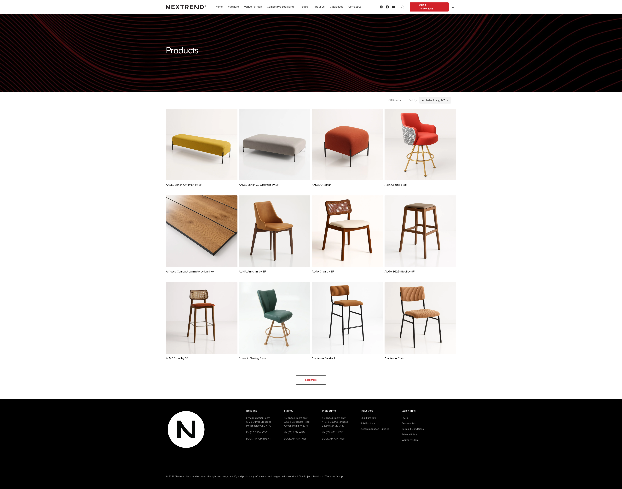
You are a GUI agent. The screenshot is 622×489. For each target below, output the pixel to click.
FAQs (405, 418)
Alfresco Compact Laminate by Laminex (190, 271)
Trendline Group (334, 476)
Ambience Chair (394, 358)
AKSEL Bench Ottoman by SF (184, 184)
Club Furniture (368, 418)
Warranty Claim (410, 440)
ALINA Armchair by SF (252, 271)
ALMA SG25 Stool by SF (399, 271)
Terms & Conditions (413, 429)
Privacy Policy (409, 434)
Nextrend (180, 476)
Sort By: (413, 100)
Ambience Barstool (323, 358)
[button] (402, 7)
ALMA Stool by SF (177, 358)
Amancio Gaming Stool (252, 358)
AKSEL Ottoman (321, 184)
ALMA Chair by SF (323, 271)
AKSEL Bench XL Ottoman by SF (259, 184)
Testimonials (409, 423)
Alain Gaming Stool (396, 184)
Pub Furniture (368, 423)
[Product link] (201, 150)
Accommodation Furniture (375, 429)
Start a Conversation (426, 7)
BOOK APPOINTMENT (258, 438)
